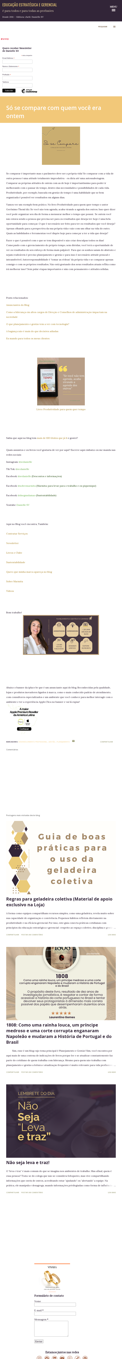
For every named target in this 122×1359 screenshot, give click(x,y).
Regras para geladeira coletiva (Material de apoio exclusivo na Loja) (59, 902)
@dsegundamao (27, 495)
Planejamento (63, 742)
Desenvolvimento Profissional (33, 742)
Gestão (52, 742)
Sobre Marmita (14, 581)
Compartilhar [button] (106, 742)
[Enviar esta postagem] (73, 742)
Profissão (6, 75)
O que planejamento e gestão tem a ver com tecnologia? (37, 324)
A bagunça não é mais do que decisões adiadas (32, 331)
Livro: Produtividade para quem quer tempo (61, 409)
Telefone (5, 82)
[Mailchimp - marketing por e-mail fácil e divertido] (29, 93)
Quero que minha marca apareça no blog (29, 571)
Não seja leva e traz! (27, 1162)
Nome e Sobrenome (10, 66)
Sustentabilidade (15, 562)
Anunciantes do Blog (17, 304)
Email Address (8, 58)
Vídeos (10, 590)
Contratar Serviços (17, 533)
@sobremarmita (27, 485)
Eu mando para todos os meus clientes (28, 338)
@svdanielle (25, 461)
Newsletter (12, 543)
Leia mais (112, 935)
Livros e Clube (14, 552)
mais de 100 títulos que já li (52, 437)
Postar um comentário (32, 935)
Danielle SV (23, 504)
